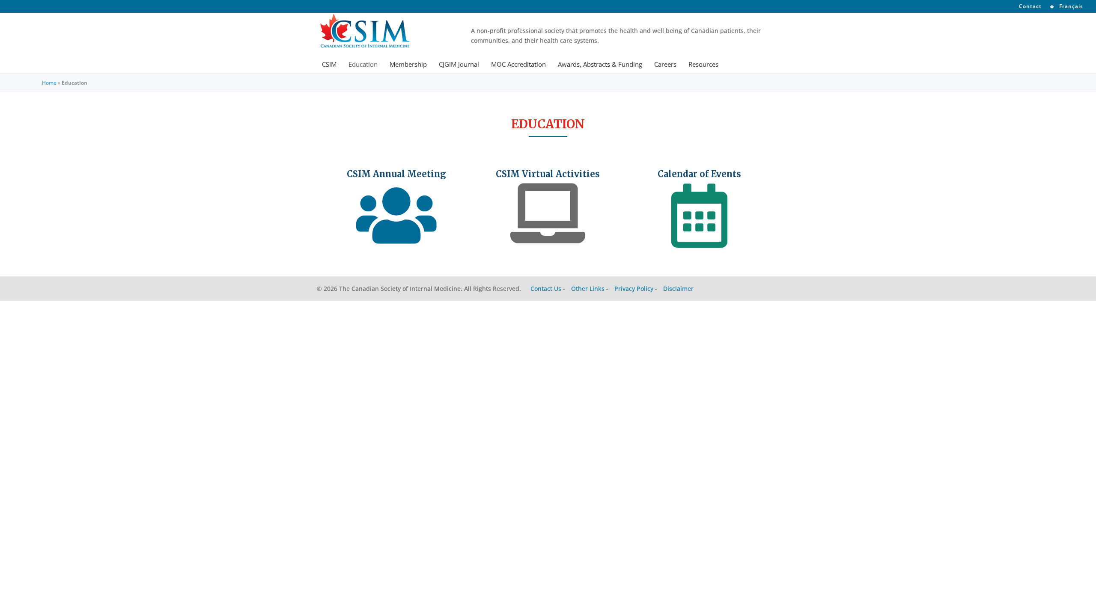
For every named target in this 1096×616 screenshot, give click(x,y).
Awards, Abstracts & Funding (600, 64)
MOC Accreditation (518, 64)
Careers (665, 64)
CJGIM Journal (459, 64)
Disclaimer (678, 288)
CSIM (329, 64)
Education (363, 64)
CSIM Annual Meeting (396, 174)
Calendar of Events (699, 174)
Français (1070, 7)
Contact (1030, 7)
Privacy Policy (633, 288)
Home (49, 82)
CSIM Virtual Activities (548, 174)
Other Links (588, 288)
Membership (408, 64)
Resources (703, 64)
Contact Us (545, 288)
